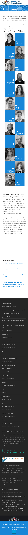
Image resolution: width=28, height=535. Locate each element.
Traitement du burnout (7, 413)
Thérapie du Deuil (6, 420)
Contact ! (4, 382)
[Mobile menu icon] (25, 3)
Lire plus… (4, 485)
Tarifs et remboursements (8, 365)
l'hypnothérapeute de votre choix (12, 213)
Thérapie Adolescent (7, 330)
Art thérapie (4, 392)
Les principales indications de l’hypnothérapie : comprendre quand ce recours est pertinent (13, 509)
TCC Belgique (5, 334)
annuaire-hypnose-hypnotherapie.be (11, 426)
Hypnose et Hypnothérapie (8, 361)
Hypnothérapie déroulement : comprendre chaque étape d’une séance (12, 501)
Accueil (3, 355)
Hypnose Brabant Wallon (8, 406)
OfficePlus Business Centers (9, 306)
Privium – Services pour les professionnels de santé (13, 326)
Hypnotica (4, 403)
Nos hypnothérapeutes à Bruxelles (13, 269)
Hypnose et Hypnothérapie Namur (13, 263)
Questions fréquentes (7, 368)
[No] (26, 528)
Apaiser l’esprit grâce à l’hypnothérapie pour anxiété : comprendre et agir (12, 493)
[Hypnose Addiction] (13, 461)
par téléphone (14, 207)
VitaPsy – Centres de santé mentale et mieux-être (13, 321)
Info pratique (5, 375)
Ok (14, 532)
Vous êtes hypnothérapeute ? (9, 385)
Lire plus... (4, 446)
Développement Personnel (8, 341)
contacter (20, 203)
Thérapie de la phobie (7, 409)
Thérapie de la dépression (8, 416)
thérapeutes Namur (8, 254)
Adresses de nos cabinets (8, 378)
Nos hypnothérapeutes (7, 372)
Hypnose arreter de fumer (8, 347)
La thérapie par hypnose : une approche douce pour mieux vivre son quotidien (13, 505)
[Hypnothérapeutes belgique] (13, 453)
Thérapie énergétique (7, 423)
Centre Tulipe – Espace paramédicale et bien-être (14, 310)
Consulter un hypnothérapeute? (9, 358)
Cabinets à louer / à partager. (9, 344)
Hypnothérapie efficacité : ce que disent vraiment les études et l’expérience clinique (14, 497)
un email (5, 209)
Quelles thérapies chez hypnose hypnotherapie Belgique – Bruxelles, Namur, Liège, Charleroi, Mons (13, 284)
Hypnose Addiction (6, 317)
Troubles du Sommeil (7, 337)
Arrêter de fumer (6, 396)
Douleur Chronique (6, 399)
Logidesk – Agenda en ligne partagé (11, 313)
